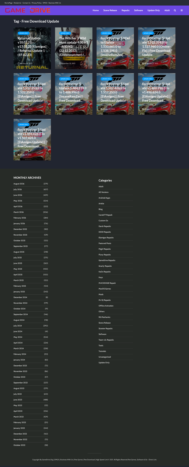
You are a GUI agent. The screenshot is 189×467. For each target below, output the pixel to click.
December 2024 (20, 297)
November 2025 (20, 235)
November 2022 (20, 439)
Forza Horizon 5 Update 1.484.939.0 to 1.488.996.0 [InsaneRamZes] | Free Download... (72, 92)
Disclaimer (17, 3)
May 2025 (18, 269)
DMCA (45, 3)
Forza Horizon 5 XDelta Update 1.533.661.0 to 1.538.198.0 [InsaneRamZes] (115, 46)
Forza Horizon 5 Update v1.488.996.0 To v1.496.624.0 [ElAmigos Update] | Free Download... (156, 92)
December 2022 (20, 434)
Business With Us (55, 3)
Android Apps (104, 198)
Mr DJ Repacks (105, 300)
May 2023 (18, 405)
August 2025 (19, 252)
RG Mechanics (104, 317)
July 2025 (18, 257)
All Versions (103, 192)
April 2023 (18, 411)
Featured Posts (105, 243)
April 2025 (18, 274)
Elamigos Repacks (106, 237)
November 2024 (20, 303)
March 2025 (19, 280)
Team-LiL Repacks (106, 340)
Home (96, 10)
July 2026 (18, 189)
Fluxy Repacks (105, 254)
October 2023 (19, 377)
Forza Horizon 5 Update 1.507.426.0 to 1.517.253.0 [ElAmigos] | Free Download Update (115, 92)
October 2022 (19, 445)
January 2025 (19, 291)
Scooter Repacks (105, 328)
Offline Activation (106, 305)
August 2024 (19, 320)
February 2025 (20, 286)
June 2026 (18, 195)
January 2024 (19, 360)
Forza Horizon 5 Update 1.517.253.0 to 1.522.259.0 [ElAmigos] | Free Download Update (32, 92)
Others (101, 311)
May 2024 (18, 337)
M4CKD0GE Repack (107, 283)
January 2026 (19, 223)
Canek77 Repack (105, 215)
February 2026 (20, 218)
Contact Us (26, 3)
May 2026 (18, 200)
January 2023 (19, 428)
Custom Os (103, 220)
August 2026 (19, 183)
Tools (101, 345)
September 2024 (21, 314)
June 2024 (18, 331)
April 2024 (18, 342)
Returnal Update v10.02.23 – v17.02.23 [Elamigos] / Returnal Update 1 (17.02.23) (32, 46)
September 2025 (21, 246)
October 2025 (19, 240)
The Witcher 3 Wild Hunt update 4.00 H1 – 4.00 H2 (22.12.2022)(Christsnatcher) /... (73, 46)
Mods (101, 294)
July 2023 (18, 394)
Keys (101, 277)
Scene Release (110, 10)
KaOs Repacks (105, 271)
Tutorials (102, 351)
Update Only (153, 10)
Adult (167, 10)
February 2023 (20, 422)
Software (138, 10)
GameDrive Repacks (107, 260)
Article (101, 203)
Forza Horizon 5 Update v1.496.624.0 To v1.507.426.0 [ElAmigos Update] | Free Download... (32, 138)
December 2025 (20, 229)
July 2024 (18, 325)
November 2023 (20, 371)
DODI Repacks (105, 232)
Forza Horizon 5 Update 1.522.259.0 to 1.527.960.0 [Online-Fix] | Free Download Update (156, 46)
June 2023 (18, 399)
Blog (101, 209)
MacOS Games (105, 288)
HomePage (8, 3)
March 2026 (19, 212)
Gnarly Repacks (105, 266)
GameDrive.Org (47, 460)
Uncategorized (105, 357)
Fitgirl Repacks (105, 249)
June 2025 (18, 263)
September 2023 (21, 382)
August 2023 (19, 388)
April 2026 (18, 206)
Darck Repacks (105, 226)
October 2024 (19, 308)
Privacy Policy (37, 3)
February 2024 (20, 354)
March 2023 (19, 416)
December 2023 (20, 365)
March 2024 (19, 348)
